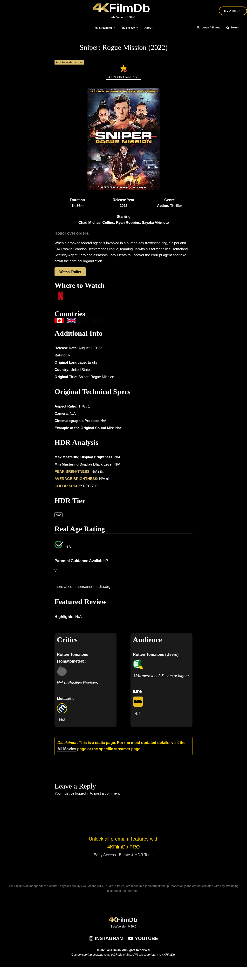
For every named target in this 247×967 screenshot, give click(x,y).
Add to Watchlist (68, 62)
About (148, 27)
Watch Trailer (70, 272)
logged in (82, 793)
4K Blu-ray (128, 27)
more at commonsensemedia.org (82, 587)
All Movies (66, 749)
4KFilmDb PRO (123, 846)
